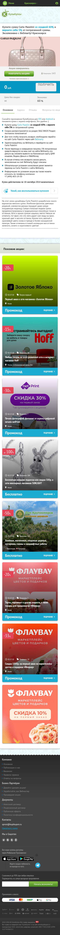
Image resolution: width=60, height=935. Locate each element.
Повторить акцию (19, 73)
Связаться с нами (10, 828)
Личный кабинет (56, 3)
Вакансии (7, 771)
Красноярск (30, 3)
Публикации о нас (11, 767)
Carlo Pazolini (23, 125)
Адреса (21, 109)
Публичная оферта (12, 811)
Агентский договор (12, 804)
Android (50, 119)
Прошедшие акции (12, 794)
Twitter (11, 840)
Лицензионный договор (14, 807)
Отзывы (33, 109)
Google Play (26, 858)
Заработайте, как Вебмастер (16, 791)
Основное (8, 109)
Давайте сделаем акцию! (14, 787)
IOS (40, 119)
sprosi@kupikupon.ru (12, 824)
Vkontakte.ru (7, 840)
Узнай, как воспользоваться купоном (30, 190)
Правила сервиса (11, 774)
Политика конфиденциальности (18, 815)
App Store (9, 858)
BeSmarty (39, 139)
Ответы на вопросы (12, 778)
